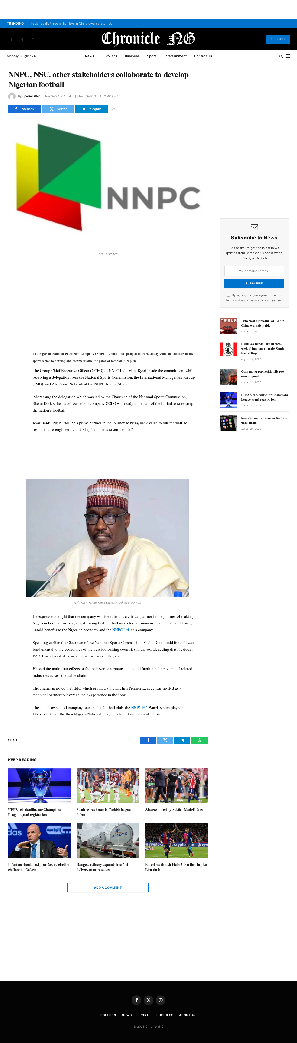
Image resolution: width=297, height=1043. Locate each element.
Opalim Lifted (31, 96)
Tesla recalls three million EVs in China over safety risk (71, 23)
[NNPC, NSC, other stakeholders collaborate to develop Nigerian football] (108, 184)
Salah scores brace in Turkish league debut (104, 812)
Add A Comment (108, 887)
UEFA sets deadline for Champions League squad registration (34, 812)
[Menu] (288, 56)
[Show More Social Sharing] (113, 109)
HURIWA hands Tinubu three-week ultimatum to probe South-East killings (263, 349)
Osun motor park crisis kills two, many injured (262, 373)
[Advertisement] (114, 303)
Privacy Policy (256, 300)
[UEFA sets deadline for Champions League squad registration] (39, 785)
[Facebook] (12, 269)
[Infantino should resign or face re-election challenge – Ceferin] (39, 840)
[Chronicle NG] (148, 39)
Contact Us (203, 56)
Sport (151, 56)
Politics (111, 56)
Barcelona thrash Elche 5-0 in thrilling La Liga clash (176, 867)
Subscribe (278, 39)
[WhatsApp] (12, 291)
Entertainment (175, 56)
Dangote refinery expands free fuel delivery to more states (102, 867)
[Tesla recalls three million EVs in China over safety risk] (228, 326)
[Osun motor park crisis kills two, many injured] (228, 376)
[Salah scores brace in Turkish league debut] (108, 785)
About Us (188, 1015)
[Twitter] (12, 280)
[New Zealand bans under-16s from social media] (228, 423)
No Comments (88, 96)
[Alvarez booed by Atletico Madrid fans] (176, 785)
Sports (144, 1015)
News (89, 56)
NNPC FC (139, 707)
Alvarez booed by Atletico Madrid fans (174, 809)
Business (132, 56)
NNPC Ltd (120, 629)
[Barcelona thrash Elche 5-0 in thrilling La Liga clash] (176, 840)
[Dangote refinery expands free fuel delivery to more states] (108, 840)
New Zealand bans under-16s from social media (264, 420)
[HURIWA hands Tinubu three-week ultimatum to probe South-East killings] (228, 349)
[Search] (281, 56)
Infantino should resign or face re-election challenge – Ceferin (38, 867)
